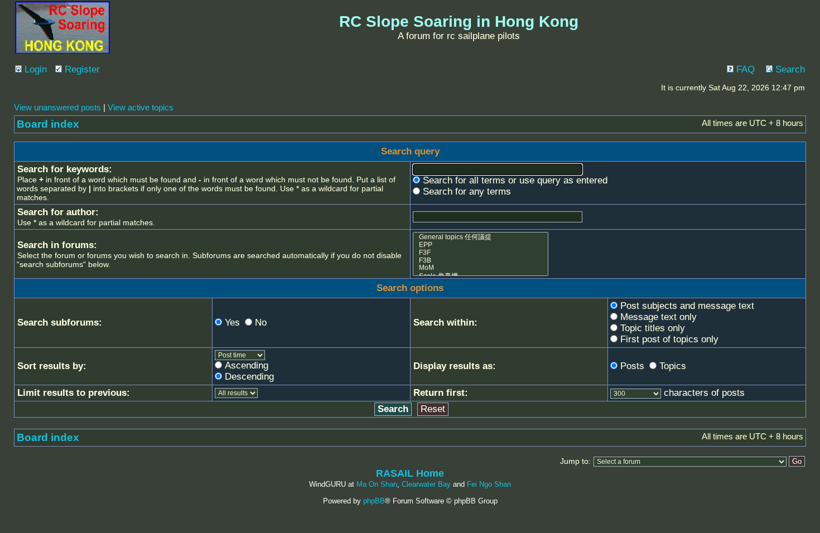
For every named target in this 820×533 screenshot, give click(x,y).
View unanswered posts (57, 107)
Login (34, 69)
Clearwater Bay (426, 484)
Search (789, 69)
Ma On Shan (376, 484)
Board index (48, 124)
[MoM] (481, 268)
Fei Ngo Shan (489, 484)
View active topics (140, 107)
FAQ (744, 69)
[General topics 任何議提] (481, 237)
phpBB (374, 501)
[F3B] (481, 261)
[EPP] (481, 245)
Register (81, 69)
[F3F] (481, 253)
